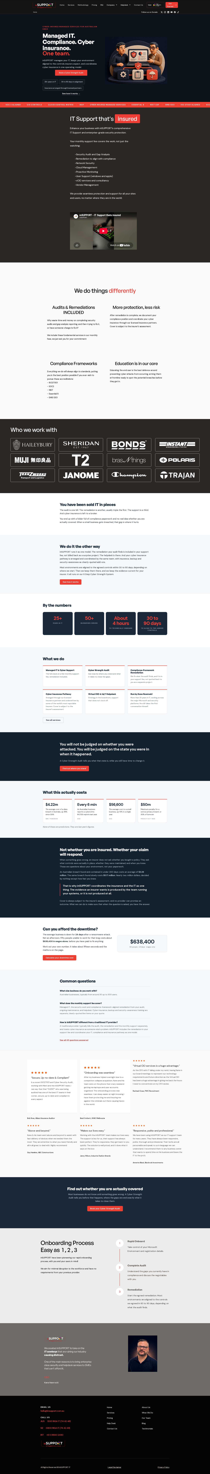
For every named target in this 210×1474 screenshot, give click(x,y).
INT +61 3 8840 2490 (52, 1434)
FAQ (101, 5)
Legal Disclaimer (114, 1467)
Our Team (146, 1418)
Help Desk (111, 1423)
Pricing (110, 1418)
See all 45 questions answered (74, 1040)
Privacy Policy (163, 1467)
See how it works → (71, 93)
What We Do (147, 1412)
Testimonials (147, 1428)
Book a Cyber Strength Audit (71, 73)
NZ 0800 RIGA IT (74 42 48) (55, 1428)
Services (110, 1412)
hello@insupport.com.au (52, 1410)
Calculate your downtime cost (59, 958)
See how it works (71, 582)
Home (35, 12)
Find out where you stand (74, 768)
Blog (144, 1423)
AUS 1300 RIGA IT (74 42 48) (56, 1421)
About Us (146, 1407)
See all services (53, 720)
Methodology (83, 5)
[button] (111, 5)
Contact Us (112, 1428)
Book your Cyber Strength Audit (105, 1208)
